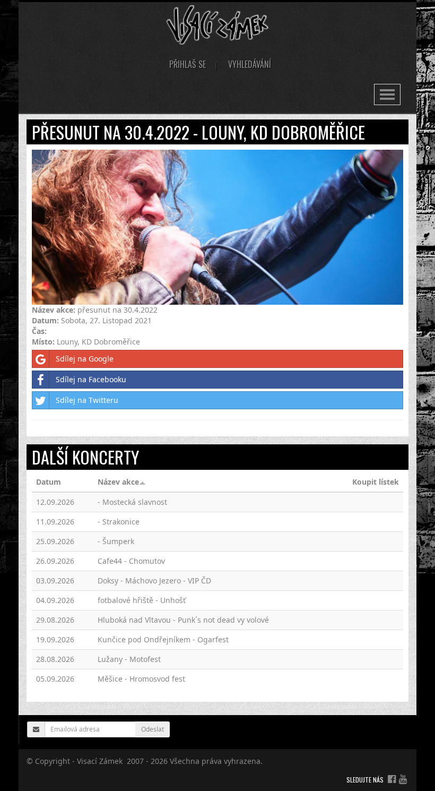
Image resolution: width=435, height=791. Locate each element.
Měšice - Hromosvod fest (141, 679)
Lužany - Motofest (129, 659)
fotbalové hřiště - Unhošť (142, 600)
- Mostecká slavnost (132, 502)
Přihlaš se (187, 64)
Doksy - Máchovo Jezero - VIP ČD (154, 580)
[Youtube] (402, 778)
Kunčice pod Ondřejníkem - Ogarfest (163, 639)
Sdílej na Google (85, 359)
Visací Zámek (100, 761)
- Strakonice (119, 522)
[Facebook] (391, 778)
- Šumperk (116, 541)
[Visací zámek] (217, 24)
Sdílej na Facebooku (91, 379)
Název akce (118, 482)
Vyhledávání (249, 64)
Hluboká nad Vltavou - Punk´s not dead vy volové (183, 620)
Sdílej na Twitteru (87, 400)
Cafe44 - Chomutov (131, 561)
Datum (48, 482)
